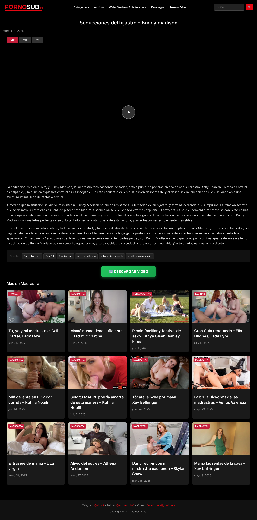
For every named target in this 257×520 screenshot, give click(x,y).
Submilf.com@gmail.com (161, 505)
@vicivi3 (99, 505)
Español (50, 256)
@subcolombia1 (125, 505)
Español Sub (65, 256)
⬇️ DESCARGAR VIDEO (128, 271)
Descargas (158, 7)
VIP (12, 40)
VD (25, 40)
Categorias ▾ (81, 7)
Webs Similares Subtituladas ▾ (128, 7)
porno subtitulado (86, 256)
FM (37, 40)
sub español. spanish (112, 256)
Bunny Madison (32, 256)
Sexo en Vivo (178, 7)
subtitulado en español (140, 256)
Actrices (99, 7)
